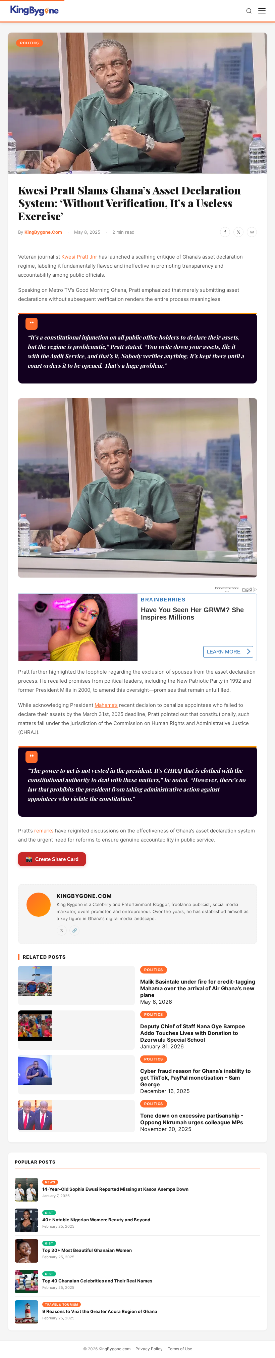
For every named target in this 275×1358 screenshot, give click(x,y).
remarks (44, 830)
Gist (49, 1213)
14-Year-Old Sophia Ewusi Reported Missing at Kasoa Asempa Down (115, 1189)
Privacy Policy (149, 1348)
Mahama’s (106, 705)
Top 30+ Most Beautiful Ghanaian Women (87, 1250)
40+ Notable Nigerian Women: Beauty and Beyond (96, 1219)
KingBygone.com (114, 1348)
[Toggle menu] (262, 10)
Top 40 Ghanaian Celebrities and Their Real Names (97, 1280)
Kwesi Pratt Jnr (79, 257)
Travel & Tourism (61, 1304)
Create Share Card (51, 859)
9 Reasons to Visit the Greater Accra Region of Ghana (99, 1311)
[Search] (249, 11)
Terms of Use (180, 1348)
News (50, 1182)
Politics (29, 43)
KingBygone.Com (43, 232)
